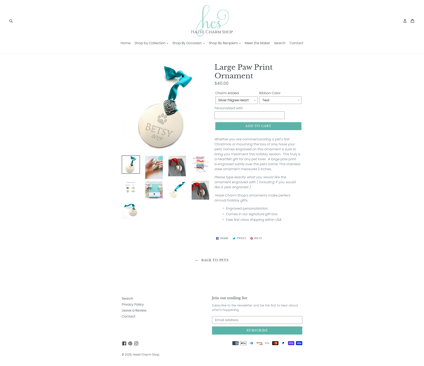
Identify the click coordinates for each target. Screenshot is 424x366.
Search (280, 43)
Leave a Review (134, 310)
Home (126, 43)
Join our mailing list (229, 298)
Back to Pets (214, 260)
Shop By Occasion (187, 43)
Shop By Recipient (224, 43)
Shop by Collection (150, 43)
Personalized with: (228, 108)
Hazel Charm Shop (146, 355)
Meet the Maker (257, 43)
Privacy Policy (133, 304)
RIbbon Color (270, 93)
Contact (296, 43)
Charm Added (227, 93)
